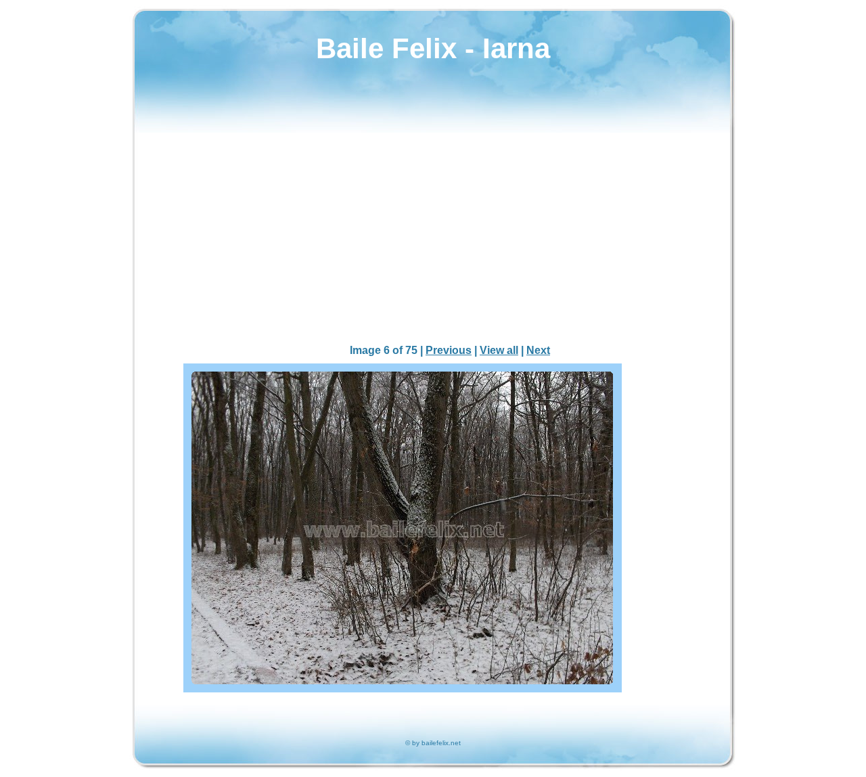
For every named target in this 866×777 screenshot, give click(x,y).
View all (499, 350)
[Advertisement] (433, 237)
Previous (449, 350)
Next (538, 350)
